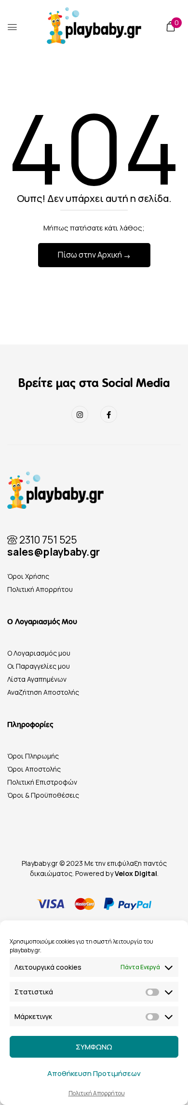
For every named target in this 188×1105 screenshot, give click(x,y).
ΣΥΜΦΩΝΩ (94, 1047)
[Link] (79, 414)
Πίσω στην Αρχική (90, 254)
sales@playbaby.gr (53, 552)
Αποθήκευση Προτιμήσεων (94, 1073)
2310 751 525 (47, 539)
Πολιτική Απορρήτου (96, 1093)
